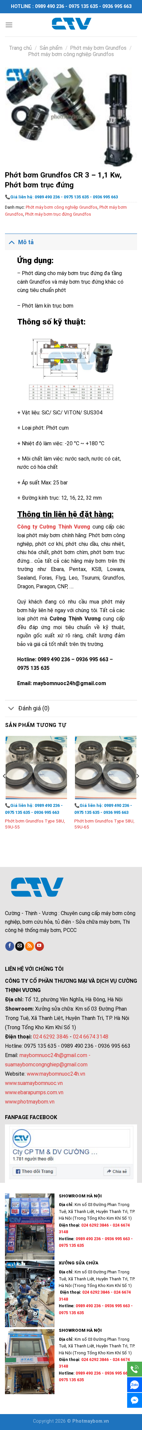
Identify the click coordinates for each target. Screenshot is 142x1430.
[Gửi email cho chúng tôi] (19, 946)
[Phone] (134, 1369)
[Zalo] (134, 1384)
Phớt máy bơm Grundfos (98, 48)
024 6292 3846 (50, 1037)
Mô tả (26, 242)
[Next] (137, 789)
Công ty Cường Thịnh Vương (53, 527)
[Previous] (4, 789)
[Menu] (9, 25)
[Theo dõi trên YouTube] (39, 946)
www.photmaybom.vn (29, 1102)
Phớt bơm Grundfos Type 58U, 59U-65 (104, 823)
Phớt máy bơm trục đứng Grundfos (58, 214)
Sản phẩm (51, 48)
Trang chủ (20, 48)
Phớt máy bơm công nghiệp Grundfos (71, 54)
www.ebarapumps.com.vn (34, 1092)
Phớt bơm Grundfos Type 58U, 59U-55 (35, 823)
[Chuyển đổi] (11, 242)
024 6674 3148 (90, 1037)
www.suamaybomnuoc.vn (34, 1083)
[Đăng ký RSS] (29, 946)
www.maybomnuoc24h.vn (55, 1074)
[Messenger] (134, 1400)
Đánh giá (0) (34, 708)
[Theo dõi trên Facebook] (9, 946)
